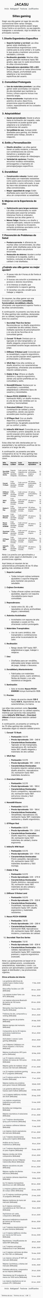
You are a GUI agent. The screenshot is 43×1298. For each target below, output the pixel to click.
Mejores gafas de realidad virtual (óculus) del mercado (15, 1067)
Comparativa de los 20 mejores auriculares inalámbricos (14, 1032)
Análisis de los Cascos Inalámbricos (11, 1144)
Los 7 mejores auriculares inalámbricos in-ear (12, 1247)
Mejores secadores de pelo (13, 1166)
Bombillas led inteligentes (12, 1108)
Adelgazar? (14, 9)
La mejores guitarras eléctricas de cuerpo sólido (14, 1190)
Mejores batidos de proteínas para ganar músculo (13, 1084)
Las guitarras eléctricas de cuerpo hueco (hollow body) (13, 982)
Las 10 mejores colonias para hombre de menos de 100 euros (14, 1059)
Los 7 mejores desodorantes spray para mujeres (13, 1138)
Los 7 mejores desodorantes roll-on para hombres (15, 1228)
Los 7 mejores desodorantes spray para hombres (13, 1120)
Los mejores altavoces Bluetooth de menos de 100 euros (15, 1001)
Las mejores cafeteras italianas (14, 1125)
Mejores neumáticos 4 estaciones (15, 1114)
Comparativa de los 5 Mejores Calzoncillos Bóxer (14, 1161)
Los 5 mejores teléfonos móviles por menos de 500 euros (14, 1234)
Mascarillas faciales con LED (13, 989)
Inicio (6, 9)
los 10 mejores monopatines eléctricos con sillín (13, 1184)
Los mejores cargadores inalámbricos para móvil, (12, 1101)
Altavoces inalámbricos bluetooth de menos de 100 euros (15, 1220)
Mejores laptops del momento (14, 1025)
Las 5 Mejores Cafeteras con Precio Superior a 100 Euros (13, 1045)
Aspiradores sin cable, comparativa (11, 1215)
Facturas (23, 9)
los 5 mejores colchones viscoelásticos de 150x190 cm (14, 1207)
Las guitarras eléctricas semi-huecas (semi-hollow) (14, 1090)
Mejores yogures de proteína (13, 1019)
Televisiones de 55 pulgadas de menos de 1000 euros (14, 1276)
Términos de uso (19, 1295)
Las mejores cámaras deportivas (15, 1177)
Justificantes (33, 9)
